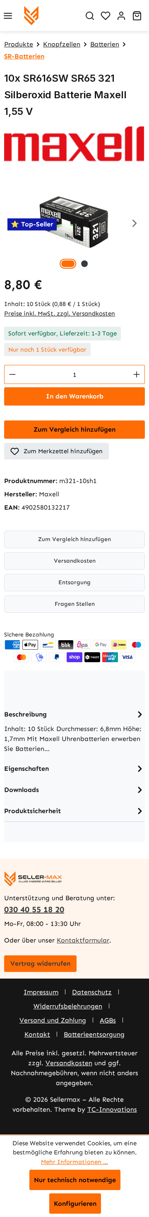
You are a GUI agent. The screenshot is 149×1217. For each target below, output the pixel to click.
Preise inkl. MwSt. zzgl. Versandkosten (59, 313)
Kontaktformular (83, 940)
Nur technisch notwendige (75, 1180)
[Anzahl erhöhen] (137, 374)
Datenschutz (92, 992)
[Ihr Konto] (121, 15)
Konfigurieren (75, 1203)
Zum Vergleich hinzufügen (74, 429)
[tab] (74, 731)
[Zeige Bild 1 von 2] (67, 263)
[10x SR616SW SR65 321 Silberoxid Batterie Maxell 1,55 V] (74, 224)
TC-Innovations (112, 1109)
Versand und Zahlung (52, 1020)
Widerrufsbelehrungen (68, 1006)
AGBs (108, 1020)
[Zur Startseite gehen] (31, 15)
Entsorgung (74, 582)
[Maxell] (74, 143)
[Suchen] (90, 15)
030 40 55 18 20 (34, 909)
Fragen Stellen (75, 603)
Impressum (41, 992)
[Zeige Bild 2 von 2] (84, 263)
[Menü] (8, 15)
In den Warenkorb (74, 396)
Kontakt (37, 1034)
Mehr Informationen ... (74, 1162)
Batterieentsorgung (94, 1034)
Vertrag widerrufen (40, 963)
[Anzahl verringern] (12, 374)
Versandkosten (75, 560)
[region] (74, 224)
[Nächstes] (134, 224)
